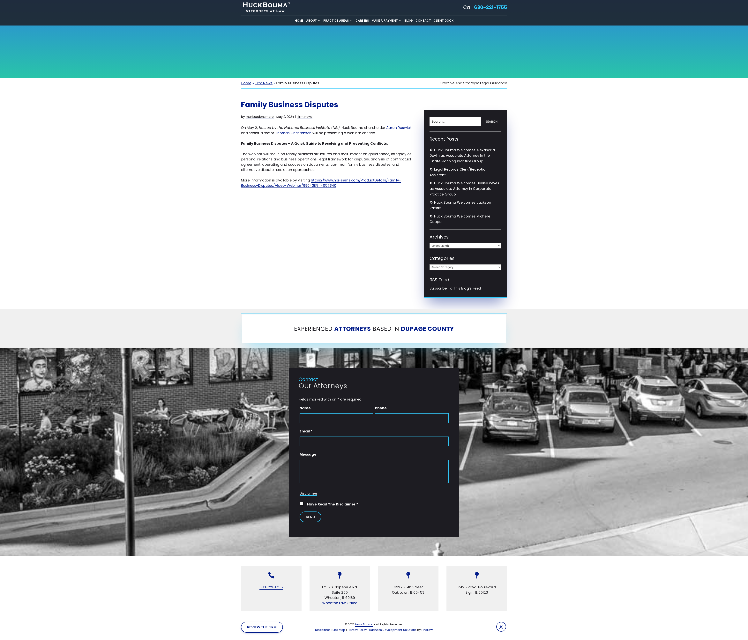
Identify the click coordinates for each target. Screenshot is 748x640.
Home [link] (299, 21)
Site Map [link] (339, 630)
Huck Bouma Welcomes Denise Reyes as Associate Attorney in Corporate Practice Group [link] (464, 189)
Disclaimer (308, 493)
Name (305, 408)
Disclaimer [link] (322, 630)
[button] (501, 627)
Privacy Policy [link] (357, 630)
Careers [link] (362, 21)
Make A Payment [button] (385, 21)
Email (306, 431)
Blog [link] (408, 21)
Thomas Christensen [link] (293, 132)
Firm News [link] (304, 116)
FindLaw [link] (427, 630)
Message (308, 454)
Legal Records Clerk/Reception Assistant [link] (459, 172)
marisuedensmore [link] (260, 116)
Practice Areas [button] (336, 21)
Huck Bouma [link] (364, 624)
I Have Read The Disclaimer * (331, 504)
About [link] (311, 21)
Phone (381, 408)
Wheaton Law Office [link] (339, 602)
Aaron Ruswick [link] (399, 127)
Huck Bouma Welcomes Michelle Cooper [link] (460, 219)
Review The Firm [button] (262, 627)
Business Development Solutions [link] (392, 630)
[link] (265, 7)
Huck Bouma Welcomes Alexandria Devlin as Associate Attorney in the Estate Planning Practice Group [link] (462, 156)
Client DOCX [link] (443, 21)
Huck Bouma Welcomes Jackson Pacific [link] (460, 205)
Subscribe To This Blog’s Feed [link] (455, 288)
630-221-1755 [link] (490, 7)
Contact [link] (423, 21)
